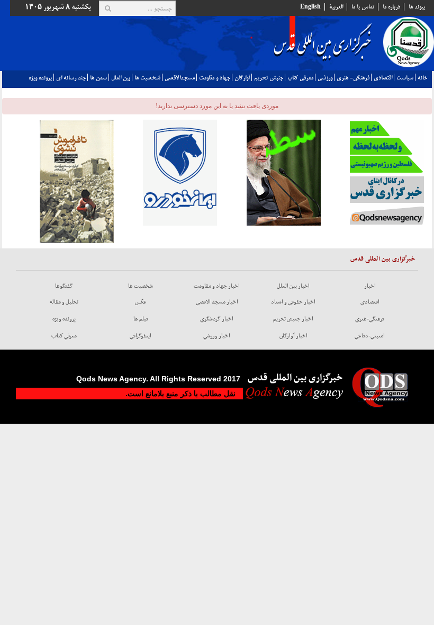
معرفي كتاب (300, 78)
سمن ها (98, 78)
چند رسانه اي (71, 78)
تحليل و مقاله (64, 302)
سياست (404, 78)
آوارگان (242, 78)
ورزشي (325, 78)
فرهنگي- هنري (353, 78)
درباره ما (391, 7)
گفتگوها (64, 286)
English (310, 7)
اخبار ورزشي (216, 336)
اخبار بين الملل (293, 286)
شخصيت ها (147, 78)
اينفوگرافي (140, 336)
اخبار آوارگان (293, 336)
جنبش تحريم (268, 78)
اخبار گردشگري (216, 319)
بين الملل (120, 78)
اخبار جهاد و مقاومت (217, 286)
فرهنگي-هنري (369, 319)
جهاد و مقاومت (214, 78)
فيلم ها (140, 319)
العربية (336, 7)
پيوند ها (417, 7)
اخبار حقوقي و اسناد (293, 302)
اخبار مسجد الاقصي (217, 302)
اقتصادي (383, 78)
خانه (422, 78)
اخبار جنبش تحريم (293, 319)
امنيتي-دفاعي (370, 336)
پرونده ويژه (40, 78)
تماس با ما (362, 7)
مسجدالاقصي (180, 78)
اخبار (370, 286)
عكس (141, 302)
